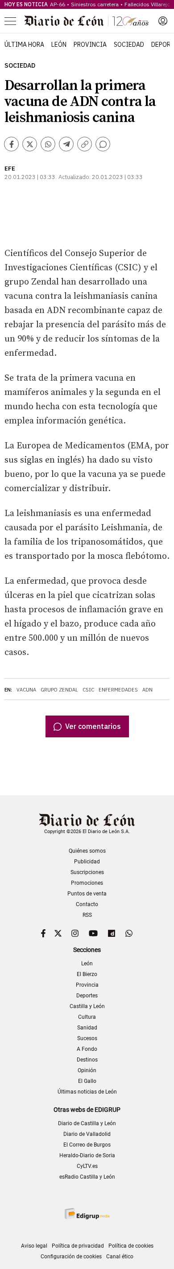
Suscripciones (87, 872)
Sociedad (129, 45)
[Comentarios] (103, 144)
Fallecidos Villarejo (147, 4)
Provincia (90, 45)
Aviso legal (34, 1246)
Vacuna (26, 690)
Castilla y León (87, 1006)
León (58, 45)
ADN (147, 690)
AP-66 (57, 4)
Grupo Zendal (59, 690)
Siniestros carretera (95, 4)
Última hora (24, 45)
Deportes (87, 995)
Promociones (87, 883)
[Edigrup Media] (87, 1213)
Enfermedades (118, 690)
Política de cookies (130, 1246)
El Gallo (87, 1081)
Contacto (87, 904)
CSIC (88, 690)
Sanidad (87, 1028)
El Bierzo (87, 974)
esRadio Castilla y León (87, 1177)
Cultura (87, 1017)
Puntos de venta (87, 894)
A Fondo (87, 1049)
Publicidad (87, 861)
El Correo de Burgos (87, 1145)
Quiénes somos (87, 851)
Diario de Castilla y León (87, 1123)
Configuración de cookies (71, 1256)
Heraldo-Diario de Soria (87, 1155)
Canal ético (119, 1256)
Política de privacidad (78, 1246)
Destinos (87, 1060)
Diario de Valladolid (87, 1134)
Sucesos (87, 1038)
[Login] (163, 21)
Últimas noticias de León (87, 1092)
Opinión (87, 1070)
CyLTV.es (87, 1166)
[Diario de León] (87, 21)
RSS (87, 915)
